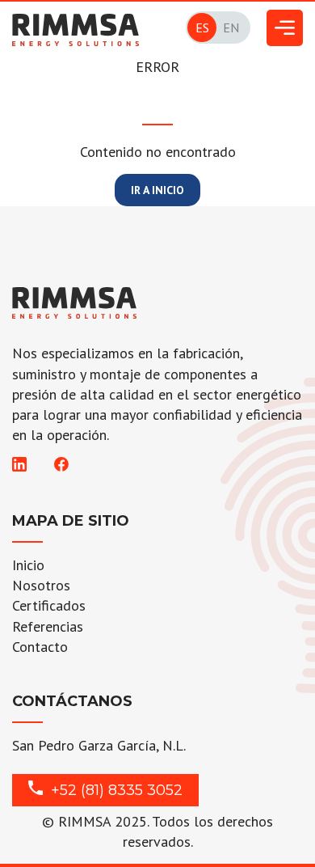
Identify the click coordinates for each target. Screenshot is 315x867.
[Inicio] (74, 302)
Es (202, 27)
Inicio (28, 565)
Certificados (49, 605)
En (231, 27)
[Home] (75, 22)
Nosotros (41, 585)
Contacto (40, 646)
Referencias (47, 626)
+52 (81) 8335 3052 (117, 790)
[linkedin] (19, 466)
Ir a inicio (157, 190)
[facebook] (60, 466)
